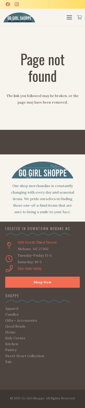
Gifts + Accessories (21, 320)
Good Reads (15, 326)
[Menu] (69, 17)
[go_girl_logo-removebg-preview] (19, 17)
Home (10, 332)
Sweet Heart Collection (24, 356)
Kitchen (11, 344)
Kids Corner (15, 338)
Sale (8, 362)
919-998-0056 (29, 268)
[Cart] (79, 17)
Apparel (11, 308)
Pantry (11, 350)
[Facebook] (7, 4)
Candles (12, 314)
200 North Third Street (37, 242)
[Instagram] (16, 4)
